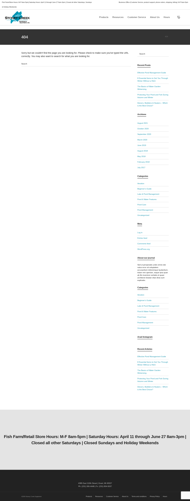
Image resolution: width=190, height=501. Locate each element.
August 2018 (142, 151)
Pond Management (145, 210)
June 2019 (141, 145)
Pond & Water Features (147, 199)
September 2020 (144, 134)
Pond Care (141, 205)
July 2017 (141, 167)
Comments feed (143, 244)
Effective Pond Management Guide (151, 73)
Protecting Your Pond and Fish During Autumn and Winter (152, 96)
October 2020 (143, 129)
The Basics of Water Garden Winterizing (149, 87)
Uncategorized (143, 215)
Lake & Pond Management (148, 194)
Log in (139, 232)
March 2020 (142, 140)
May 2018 (141, 156)
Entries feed (142, 238)
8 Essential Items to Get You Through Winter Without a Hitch (152, 79)
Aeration (140, 183)
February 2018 (143, 162)
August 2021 (142, 123)
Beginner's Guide (144, 189)
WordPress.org (143, 249)
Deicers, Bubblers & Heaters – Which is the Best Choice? (152, 104)
